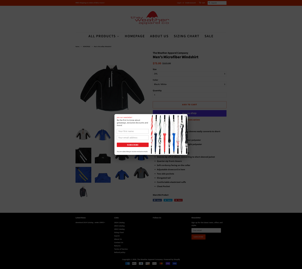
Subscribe (132, 145)
